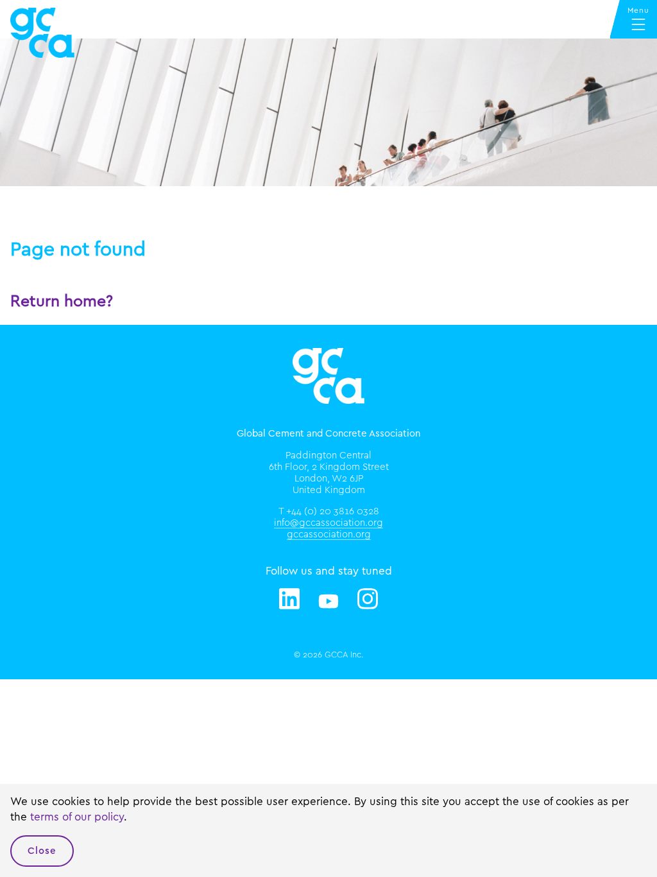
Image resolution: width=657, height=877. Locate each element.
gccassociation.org (329, 534)
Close (42, 851)
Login (49, 198)
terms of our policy (77, 817)
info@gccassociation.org (328, 523)
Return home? (61, 301)
